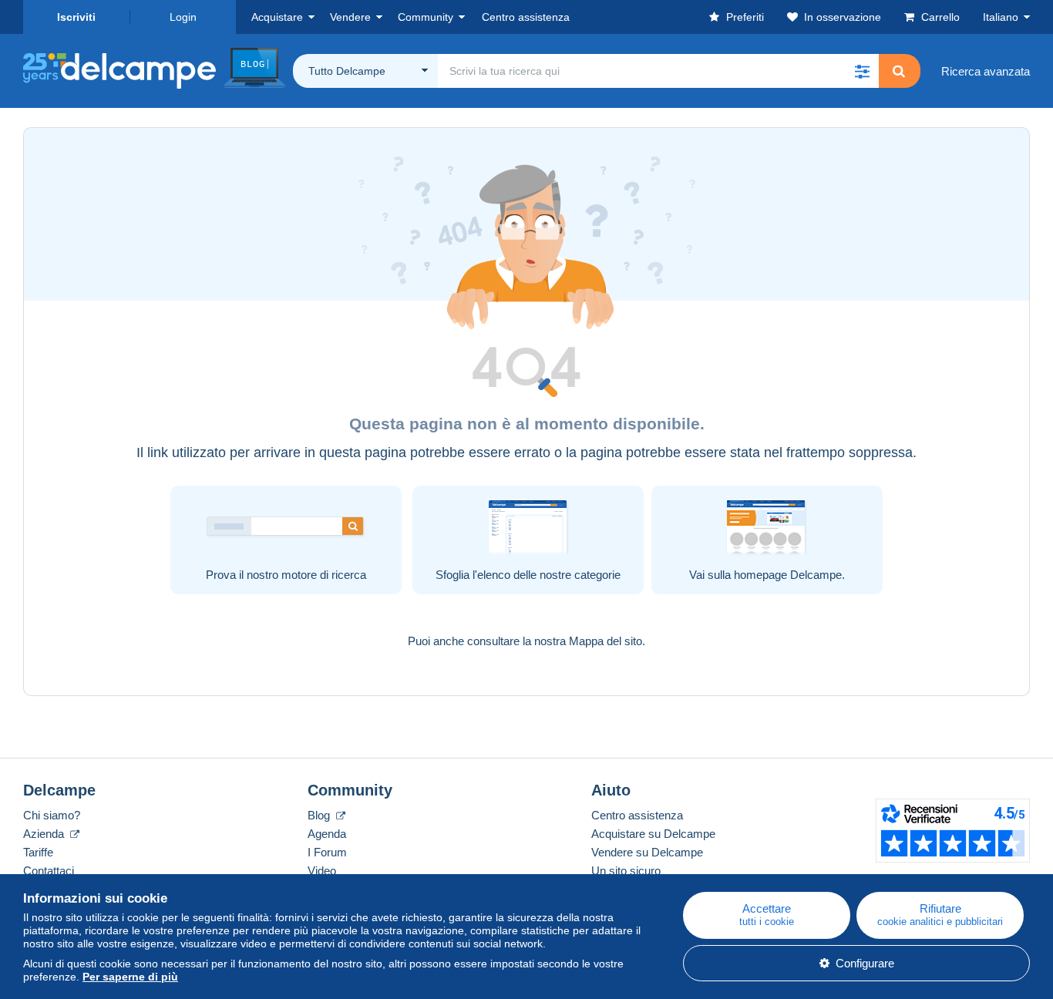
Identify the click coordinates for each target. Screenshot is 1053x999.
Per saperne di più (130, 976)
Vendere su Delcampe (647, 852)
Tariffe (38, 852)
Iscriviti (76, 17)
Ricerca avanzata (985, 71)
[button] (862, 71)
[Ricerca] (898, 71)
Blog (320, 815)
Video (322, 870)
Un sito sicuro (626, 870)
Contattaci (48, 870)
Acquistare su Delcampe (653, 833)
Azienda (45, 833)
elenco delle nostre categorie (549, 574)
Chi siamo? (51, 815)
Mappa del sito (605, 641)
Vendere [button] (350, 17)
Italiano (1000, 17)
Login (183, 17)
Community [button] (425, 17)
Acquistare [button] (277, 17)
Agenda (327, 833)
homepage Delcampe (788, 574)
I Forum (327, 852)
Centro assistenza (637, 815)
